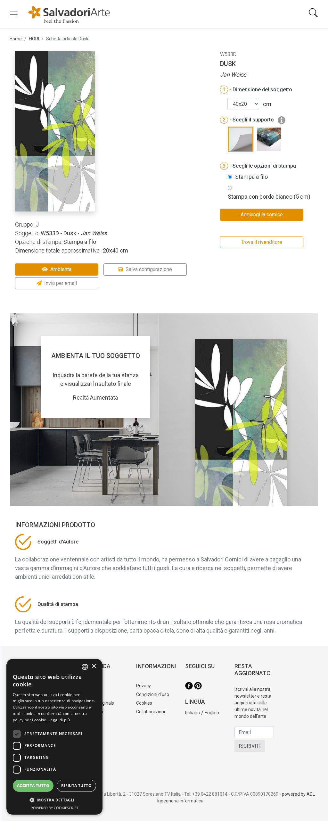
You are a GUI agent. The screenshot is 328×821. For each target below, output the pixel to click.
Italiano (192, 712)
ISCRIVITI (250, 746)
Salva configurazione (149, 269)
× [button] (93, 666)
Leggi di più (59, 720)
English (212, 712)
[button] (54, 800)
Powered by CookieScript (54, 807)
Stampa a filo (251, 176)
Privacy (143, 685)
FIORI (34, 38)
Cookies (144, 703)
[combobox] (85, 667)
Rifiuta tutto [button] (76, 785)
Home (16, 38)
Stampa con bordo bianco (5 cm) (269, 196)
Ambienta (60, 269)
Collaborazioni (150, 711)
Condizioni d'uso (152, 694)
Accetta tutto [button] (33, 785)
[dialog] (54, 737)
